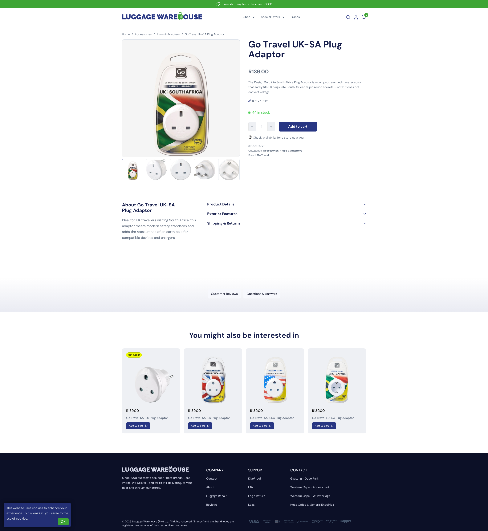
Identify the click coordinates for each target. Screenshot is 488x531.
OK (63, 521)
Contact (211, 478)
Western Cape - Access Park (310, 487)
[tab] (224, 293)
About (210, 487)
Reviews (212, 505)
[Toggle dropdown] (253, 17)
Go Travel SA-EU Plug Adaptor (147, 418)
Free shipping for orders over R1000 (247, 4)
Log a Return (256, 496)
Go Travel (263, 155)
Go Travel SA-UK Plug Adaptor (209, 418)
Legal (251, 505)
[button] (286, 204)
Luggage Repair (216, 496)
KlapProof (254, 478)
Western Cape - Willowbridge (310, 496)
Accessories (143, 34)
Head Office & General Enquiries (312, 505)
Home (126, 34)
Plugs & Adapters (168, 34)
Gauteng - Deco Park (304, 478)
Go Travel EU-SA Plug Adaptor (333, 418)
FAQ (251, 487)
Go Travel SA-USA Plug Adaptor (272, 418)
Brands (295, 17)
